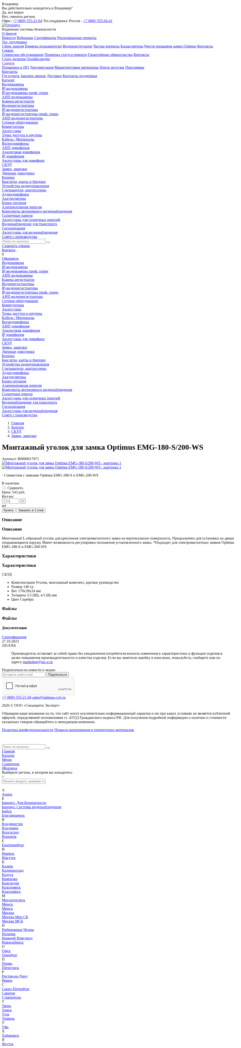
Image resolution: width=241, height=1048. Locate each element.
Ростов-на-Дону (15, 976)
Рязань (7, 980)
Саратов (8, 993)
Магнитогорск (13, 900)
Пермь (7, 963)
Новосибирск (13, 942)
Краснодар (10, 883)
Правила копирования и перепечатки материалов (94, 730)
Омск (6, 951)
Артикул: (9, 459)
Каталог (8, 755)
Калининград (13, 870)
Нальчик (9, 934)
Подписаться (57, 674)
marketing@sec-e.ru (38, 662)
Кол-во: (8, 496)
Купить (9, 510)
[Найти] (48, 242)
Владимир (10, 828)
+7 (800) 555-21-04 (27, 21)
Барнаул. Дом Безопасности (24, 803)
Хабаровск (10, 1035)
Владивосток (12, 824)
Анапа (7, 794)
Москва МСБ (12, 921)
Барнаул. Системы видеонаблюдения (31, 807)
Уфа (5, 1027)
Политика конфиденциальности (27, 730)
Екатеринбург (13, 845)
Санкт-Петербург (16, 989)
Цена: (6, 492)
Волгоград (10, 832)
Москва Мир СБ (15, 917)
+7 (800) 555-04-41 (97, 21)
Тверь (6, 1006)
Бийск (7, 811)
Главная (8, 751)
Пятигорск (10, 968)
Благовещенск (13, 815)
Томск (7, 1010)
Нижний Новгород (17, 938)
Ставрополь (11, 997)
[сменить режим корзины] (16, 250)
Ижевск (8, 853)
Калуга (7, 875)
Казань (7, 866)
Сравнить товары (16, 246)
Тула (5, 1014)
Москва (8, 913)
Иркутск (9, 858)
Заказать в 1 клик (31, 510)
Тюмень (8, 1018)
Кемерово (9, 879)
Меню (7, 760)
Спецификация (14, 637)
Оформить (10, 258)
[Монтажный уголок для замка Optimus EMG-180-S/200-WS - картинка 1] (61, 463)
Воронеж (9, 837)
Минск (7, 904)
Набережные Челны (18, 930)
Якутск (7, 1044)
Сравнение (11, 764)
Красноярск (11, 887)
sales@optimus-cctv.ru (49, 697)
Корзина (8, 250)
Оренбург (9, 955)
